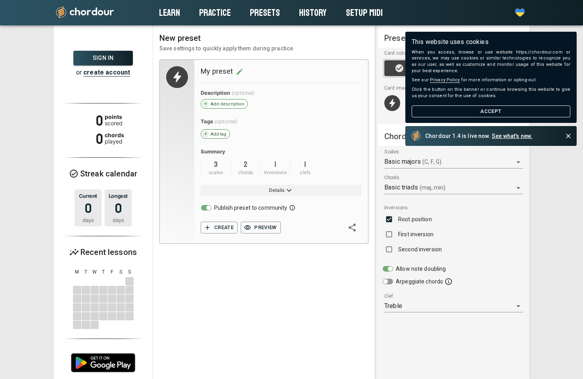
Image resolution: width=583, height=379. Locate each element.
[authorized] (219, 228)
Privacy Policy (445, 79)
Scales (391, 152)
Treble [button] (393, 306)
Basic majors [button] (412, 161)
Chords (391, 178)
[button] (519, 12)
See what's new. (512, 136)
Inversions (396, 207)
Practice (215, 13)
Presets (265, 13)
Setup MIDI (364, 13)
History (313, 13)
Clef (388, 296)
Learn (169, 13)
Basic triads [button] (414, 187)
